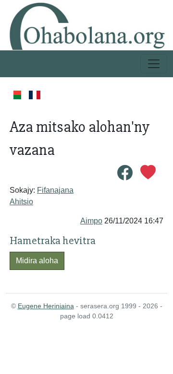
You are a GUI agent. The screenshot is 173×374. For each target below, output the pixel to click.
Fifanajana (55, 190)
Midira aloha (37, 261)
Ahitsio (21, 202)
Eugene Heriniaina (46, 306)
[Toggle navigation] (153, 63)
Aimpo (91, 221)
